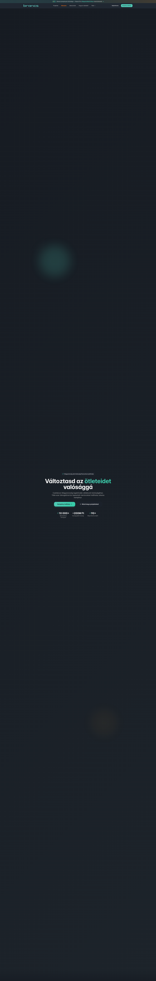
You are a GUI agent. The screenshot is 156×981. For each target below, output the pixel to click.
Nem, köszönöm (78, 501)
